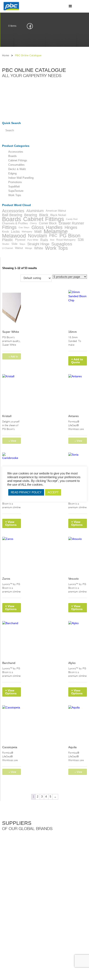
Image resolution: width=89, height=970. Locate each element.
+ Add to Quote (77, 361)
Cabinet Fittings (17, 160)
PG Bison (69, 236)
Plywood (20, 239)
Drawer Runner (71, 223)
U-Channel (7, 248)
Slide (14, 243)
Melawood (14, 236)
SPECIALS (10, 923)
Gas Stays (24, 227)
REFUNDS (34, 923)
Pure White (32, 240)
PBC (53, 236)
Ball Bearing (12, 215)
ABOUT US (59, 918)
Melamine (56, 231)
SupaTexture (15, 190)
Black (43, 215)
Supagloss (61, 244)
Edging (12, 173)
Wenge (28, 248)
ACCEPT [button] (53, 492)
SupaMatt (14, 186)
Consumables (16, 164)
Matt (38, 231)
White (38, 248)
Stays (22, 244)
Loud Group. (68, 936)
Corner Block (48, 223)
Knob (5, 231)
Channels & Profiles (15, 223)
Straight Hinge (38, 244)
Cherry (33, 223)
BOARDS (33, 918)
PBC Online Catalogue (28, 55)
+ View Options (12, 441)
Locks (15, 231)
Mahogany (27, 231)
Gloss (37, 227)
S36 (81, 240)
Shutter (5, 244)
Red (52, 240)
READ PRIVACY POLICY (26, 492)
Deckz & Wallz (17, 169)
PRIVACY (9, 929)
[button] (70, 6)
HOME (8, 918)
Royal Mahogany (66, 239)
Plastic (7, 240)
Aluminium (35, 211)
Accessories (15, 151)
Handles (54, 227)
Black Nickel (58, 215)
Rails (44, 240)
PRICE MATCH (61, 923)
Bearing (30, 215)
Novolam (37, 236)
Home (5, 55)
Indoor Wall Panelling (21, 177)
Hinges (71, 227)
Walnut (19, 248)
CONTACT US (36, 929)
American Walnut (56, 210)
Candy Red (71, 219)
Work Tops (14, 195)
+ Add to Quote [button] (13, 357)
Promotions (15, 182)
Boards (12, 156)
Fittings (9, 227)
